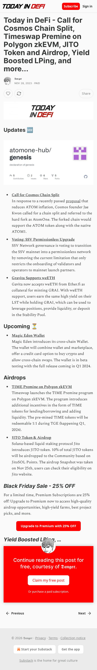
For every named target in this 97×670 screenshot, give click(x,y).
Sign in (87, 6)
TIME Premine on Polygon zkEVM (42, 387)
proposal (73, 201)
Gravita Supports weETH (33, 278)
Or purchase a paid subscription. (48, 592)
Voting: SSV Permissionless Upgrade (43, 239)
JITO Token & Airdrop (31, 438)
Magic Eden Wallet (28, 335)
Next (82, 613)
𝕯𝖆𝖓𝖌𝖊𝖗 (18, 78)
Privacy (40, 638)
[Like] (8, 93)
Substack (26, 660)
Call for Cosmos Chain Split (35, 195)
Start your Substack (36, 649)
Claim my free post (48, 580)
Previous (17, 613)
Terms (53, 638)
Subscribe (71, 6)
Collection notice (72, 638)
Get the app (71, 649)
